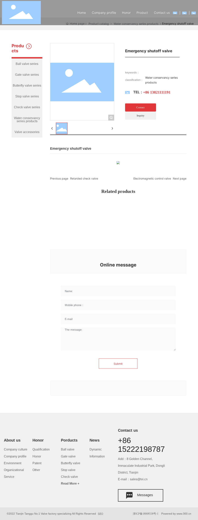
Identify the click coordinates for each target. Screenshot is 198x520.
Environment (12, 463)
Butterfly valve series (27, 85)
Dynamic (96, 449)
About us (12, 440)
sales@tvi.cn (139, 479)
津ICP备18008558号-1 (145, 513)
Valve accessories (27, 132)
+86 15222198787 (141, 444)
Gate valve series (27, 74)
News (95, 440)
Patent (36, 463)
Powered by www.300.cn (176, 513)
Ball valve (68, 449)
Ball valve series (27, 63)
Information (97, 456)
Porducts (69, 440)
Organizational (14, 470)
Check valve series (27, 107)
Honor (38, 440)
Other (36, 470)
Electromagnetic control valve (152, 178)
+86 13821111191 (157, 92)
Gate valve (68, 456)
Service (9, 476)
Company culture (15, 449)
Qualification (41, 449)
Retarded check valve (84, 178)
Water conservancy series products (27, 119)
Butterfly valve (70, 463)
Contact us (128, 430)
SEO (100, 513)
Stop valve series (27, 96)
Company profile (15, 456)
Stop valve (68, 470)
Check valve (69, 476)
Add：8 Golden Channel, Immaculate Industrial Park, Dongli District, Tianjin (141, 465)
